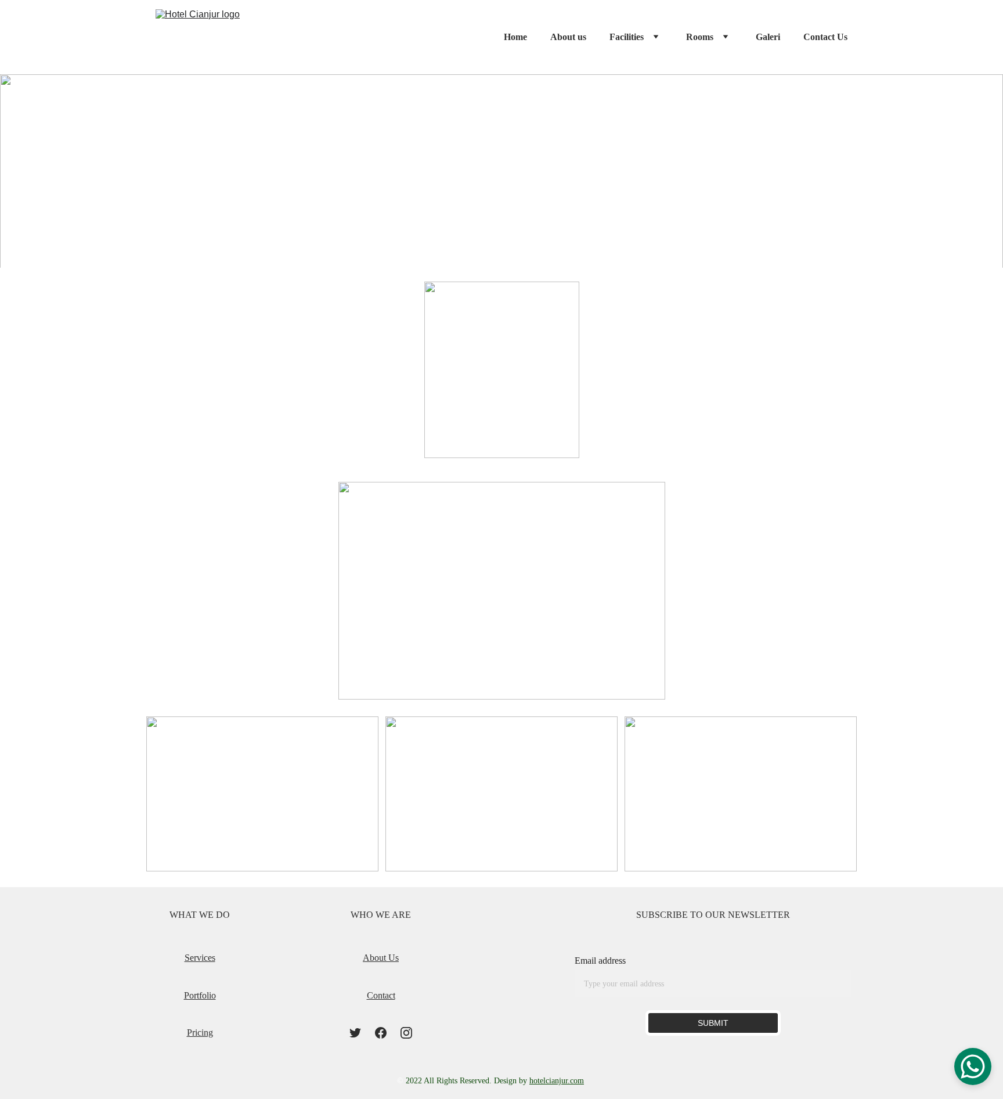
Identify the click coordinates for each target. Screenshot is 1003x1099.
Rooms (699, 37)
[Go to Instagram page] (406, 1033)
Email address (600, 960)
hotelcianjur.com (556, 1080)
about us (381, 958)
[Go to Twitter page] (355, 1033)
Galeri (768, 37)
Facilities (626, 37)
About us (568, 37)
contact (381, 995)
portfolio (200, 995)
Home (515, 37)
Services (200, 958)
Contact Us (825, 37)
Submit (713, 1023)
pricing (200, 1032)
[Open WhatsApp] (972, 1066)
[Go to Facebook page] (381, 1033)
